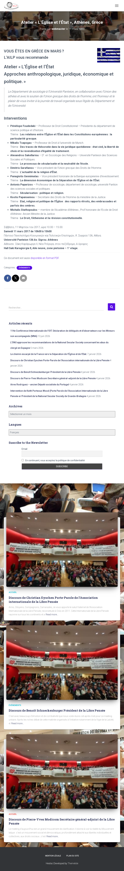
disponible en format (45, 258)
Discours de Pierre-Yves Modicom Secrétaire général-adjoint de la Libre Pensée (53, 378)
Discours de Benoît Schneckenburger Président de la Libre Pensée (45, 372)
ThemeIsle (73, 863)
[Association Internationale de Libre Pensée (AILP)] (12, 6)
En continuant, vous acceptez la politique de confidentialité (55, 460)
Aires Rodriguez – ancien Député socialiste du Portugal (39, 384)
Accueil (13, 592)
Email (24, 449)
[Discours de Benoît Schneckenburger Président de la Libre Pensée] (62, 662)
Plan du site (72, 856)
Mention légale (53, 856)
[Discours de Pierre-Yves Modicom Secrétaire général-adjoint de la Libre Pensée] (62, 771)
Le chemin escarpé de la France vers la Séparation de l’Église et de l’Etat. (48, 354)
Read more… (52, 614)
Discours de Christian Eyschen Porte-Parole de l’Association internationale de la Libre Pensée (59, 360)
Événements (24, 268)
